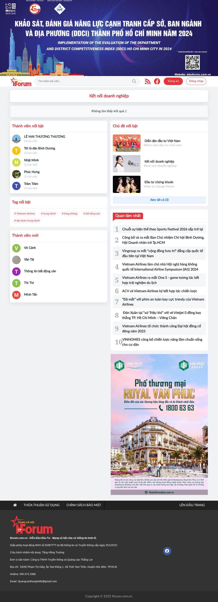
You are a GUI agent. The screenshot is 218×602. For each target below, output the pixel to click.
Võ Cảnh (30, 247)
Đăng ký (173, 81)
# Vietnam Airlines (24, 213)
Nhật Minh (31, 160)
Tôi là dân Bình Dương (39, 148)
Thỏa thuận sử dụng (42, 505)
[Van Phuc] (159, 424)
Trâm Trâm (31, 184)
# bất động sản (91, 213)
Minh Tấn (30, 294)
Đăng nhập (196, 81)
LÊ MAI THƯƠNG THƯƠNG (44, 136)
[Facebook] (157, 81)
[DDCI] (109, 38)
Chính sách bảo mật (83, 505)
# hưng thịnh (48, 213)
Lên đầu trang (192, 505)
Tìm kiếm (134, 81)
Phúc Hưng (32, 172)
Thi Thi (29, 283)
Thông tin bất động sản (40, 271)
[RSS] (147, 81)
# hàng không (69, 213)
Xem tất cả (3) (159, 199)
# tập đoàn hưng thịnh (27, 220)
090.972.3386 (28, 574)
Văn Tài (29, 259)
